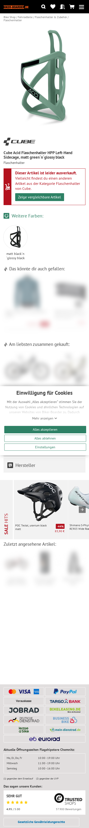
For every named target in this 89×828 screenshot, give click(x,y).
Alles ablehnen (45, 438)
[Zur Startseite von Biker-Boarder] (16, 6)
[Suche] (43, 7)
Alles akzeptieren (45, 429)
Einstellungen (45, 447)
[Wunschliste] (53, 7)
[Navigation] (81, 7)
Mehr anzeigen (43, 418)
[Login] (62, 7)
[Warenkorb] (72, 7)
